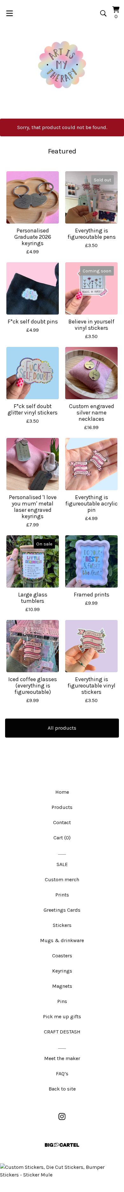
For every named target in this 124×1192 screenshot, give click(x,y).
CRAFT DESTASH (62, 1032)
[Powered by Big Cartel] (62, 1145)
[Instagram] (62, 1116)
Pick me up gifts (62, 1016)
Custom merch (62, 879)
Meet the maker (62, 1058)
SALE (62, 864)
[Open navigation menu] (9, 13)
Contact (62, 822)
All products (62, 728)
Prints (62, 895)
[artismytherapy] (62, 64)
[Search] (103, 13)
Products (62, 807)
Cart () (62, 838)
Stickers (62, 925)
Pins (62, 1001)
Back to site (62, 1089)
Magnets (62, 986)
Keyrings (62, 971)
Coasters (62, 956)
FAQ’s (62, 1074)
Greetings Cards (62, 910)
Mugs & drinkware (62, 940)
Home (62, 792)
